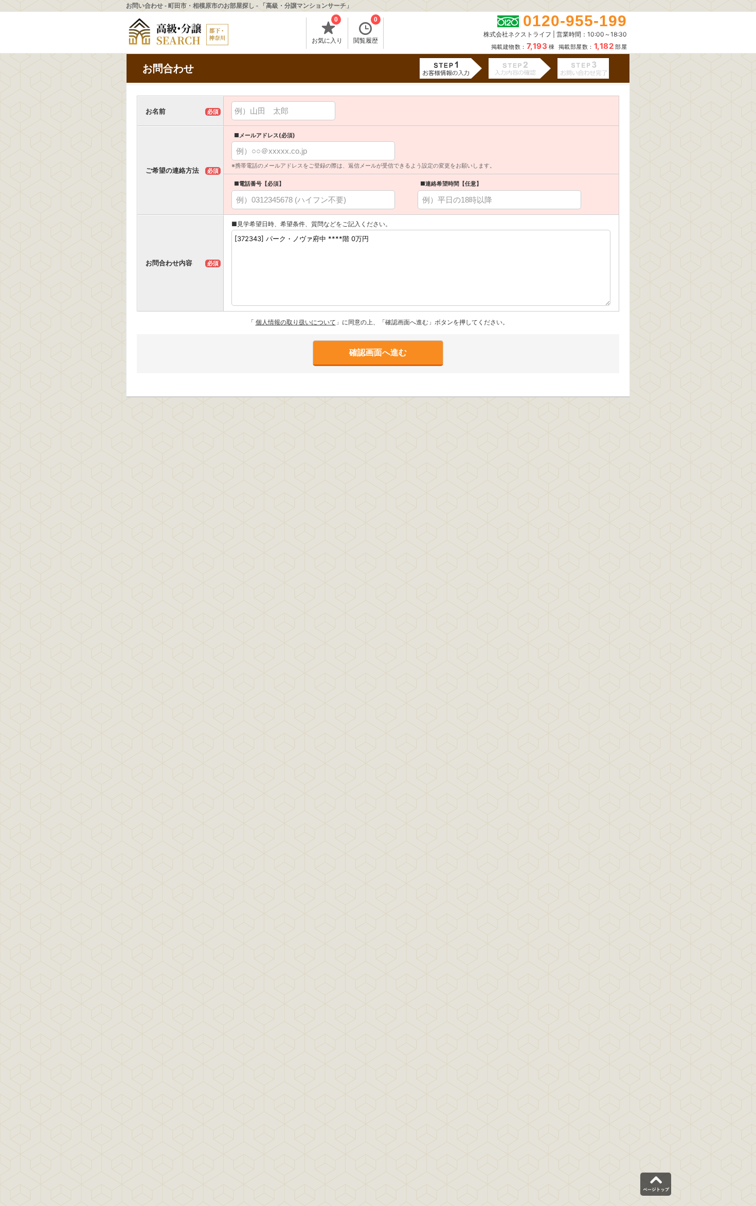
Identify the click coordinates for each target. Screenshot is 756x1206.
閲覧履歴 (365, 30)
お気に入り (327, 30)
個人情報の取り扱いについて (296, 322)
